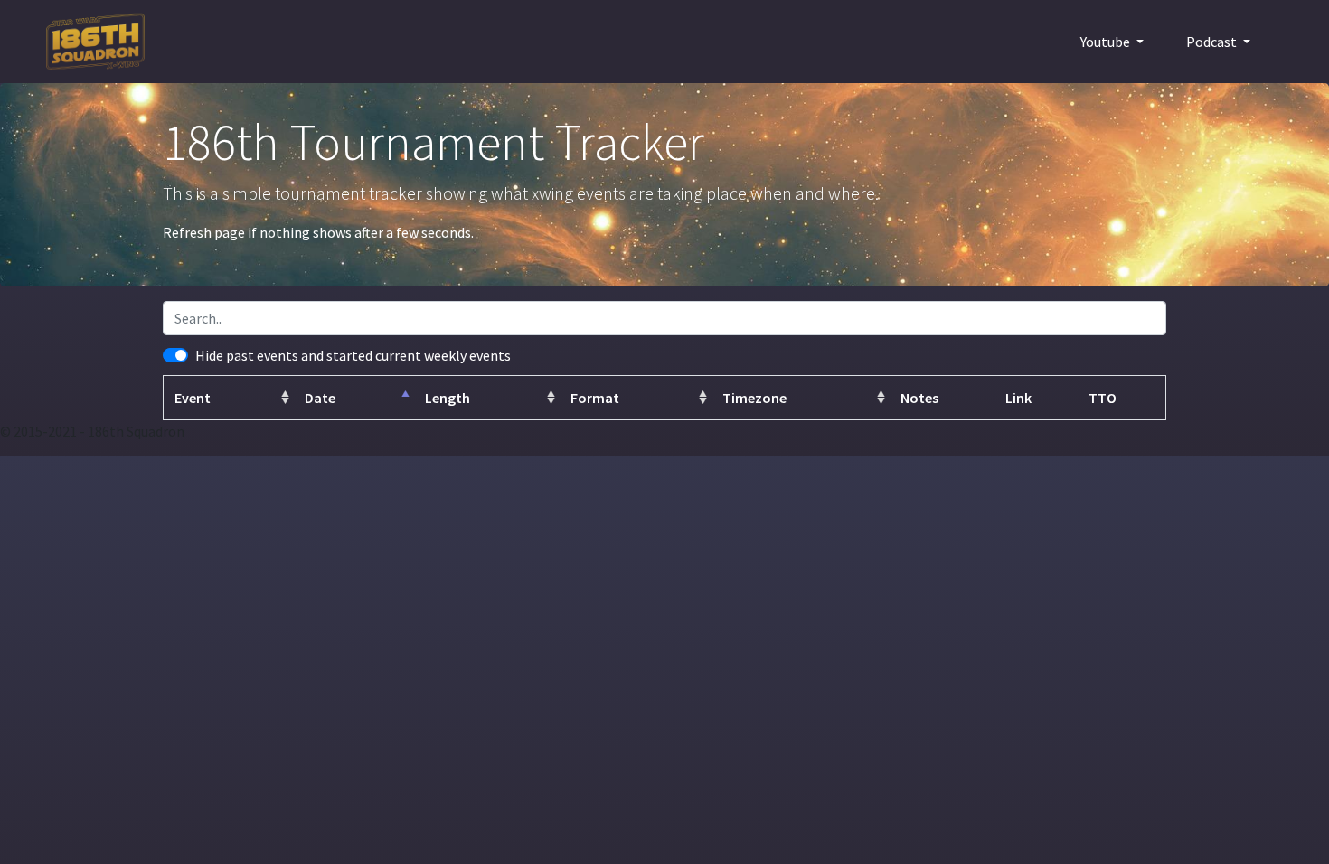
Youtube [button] (1106, 42)
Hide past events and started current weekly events (353, 355)
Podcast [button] (1212, 42)
